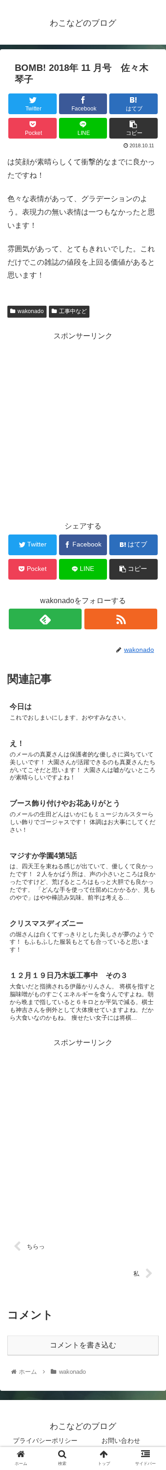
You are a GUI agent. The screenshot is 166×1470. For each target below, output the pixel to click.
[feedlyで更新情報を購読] (45, 619)
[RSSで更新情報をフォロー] (120, 619)
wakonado (31, 311)
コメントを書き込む (83, 1345)
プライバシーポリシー (45, 1440)
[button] (148, 1016)
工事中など (73, 311)
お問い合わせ (120, 1440)
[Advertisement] (83, 426)
